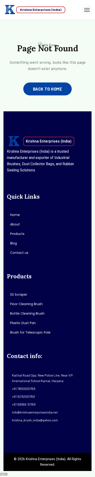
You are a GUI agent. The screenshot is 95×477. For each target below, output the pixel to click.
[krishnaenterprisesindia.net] (9, 9)
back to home (47, 88)
